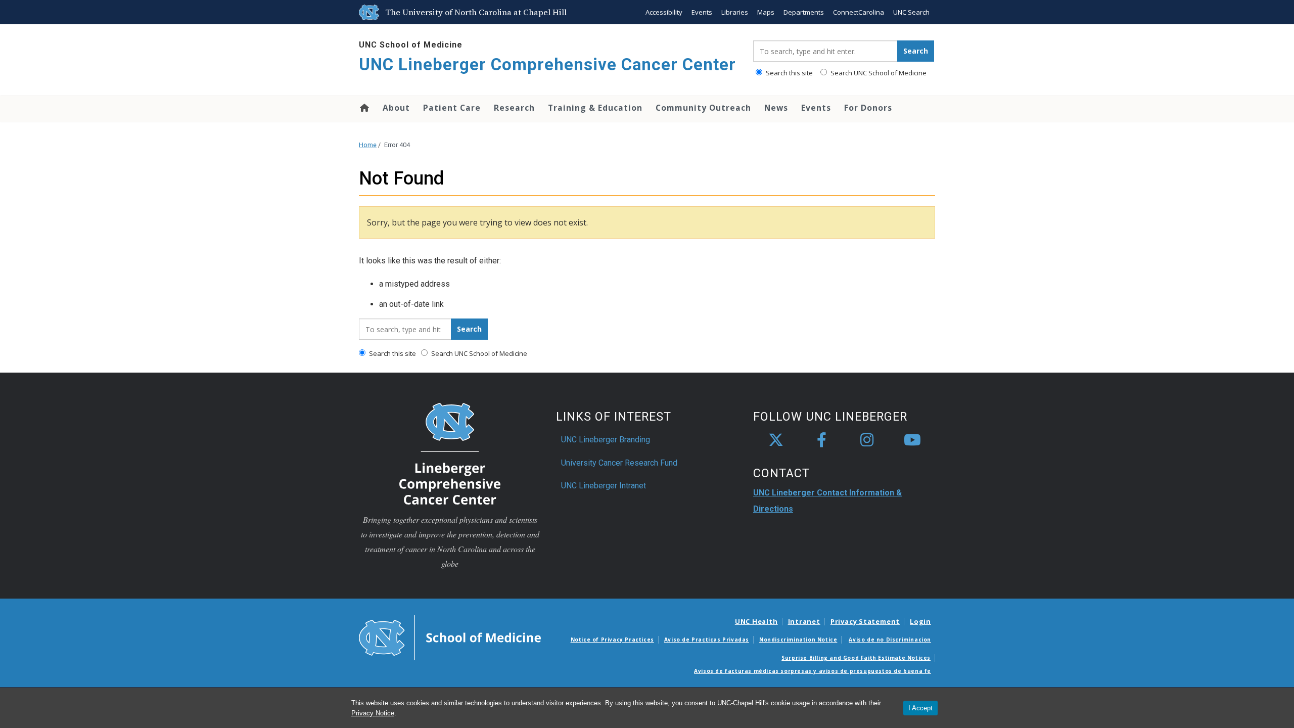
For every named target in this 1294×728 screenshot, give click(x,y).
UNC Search (911, 12)
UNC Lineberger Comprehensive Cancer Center (547, 64)
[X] (776, 440)
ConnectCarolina (858, 12)
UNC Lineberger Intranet (603, 485)
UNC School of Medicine (411, 45)
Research (514, 107)
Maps (765, 12)
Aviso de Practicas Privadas (706, 639)
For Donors (868, 107)
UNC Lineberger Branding (605, 439)
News (776, 107)
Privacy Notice (372, 713)
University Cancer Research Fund (619, 463)
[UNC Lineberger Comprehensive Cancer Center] (449, 453)
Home (363, 108)
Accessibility (663, 12)
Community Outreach (703, 107)
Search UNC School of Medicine (878, 72)
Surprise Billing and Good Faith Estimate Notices (856, 657)
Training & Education (595, 107)
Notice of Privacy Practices (612, 639)
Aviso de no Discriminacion (890, 639)
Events (701, 12)
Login (920, 621)
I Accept (920, 708)
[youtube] (912, 440)
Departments (803, 12)
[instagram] (867, 440)
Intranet (804, 621)
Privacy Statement (865, 621)
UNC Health (756, 621)
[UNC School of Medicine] (450, 637)
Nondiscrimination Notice (798, 639)
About (396, 107)
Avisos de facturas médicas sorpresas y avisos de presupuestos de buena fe (812, 670)
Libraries (734, 12)
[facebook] (821, 440)
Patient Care (452, 107)
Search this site (788, 72)
